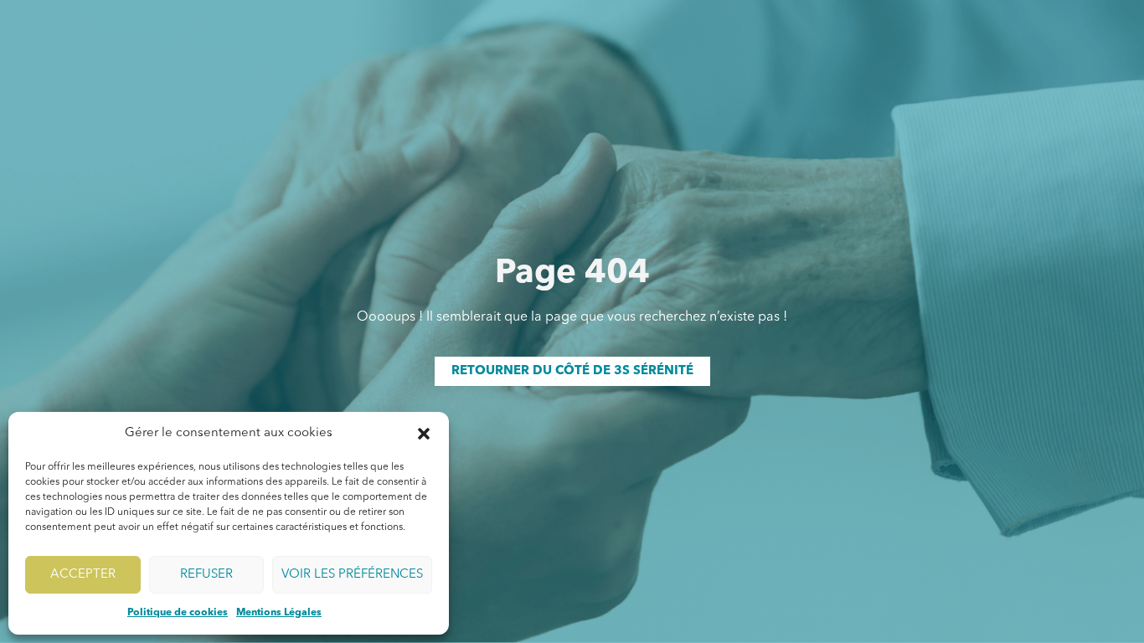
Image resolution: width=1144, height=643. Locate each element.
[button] (423, 433)
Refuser (206, 574)
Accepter (83, 574)
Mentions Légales (279, 613)
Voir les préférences (352, 574)
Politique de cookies (177, 613)
